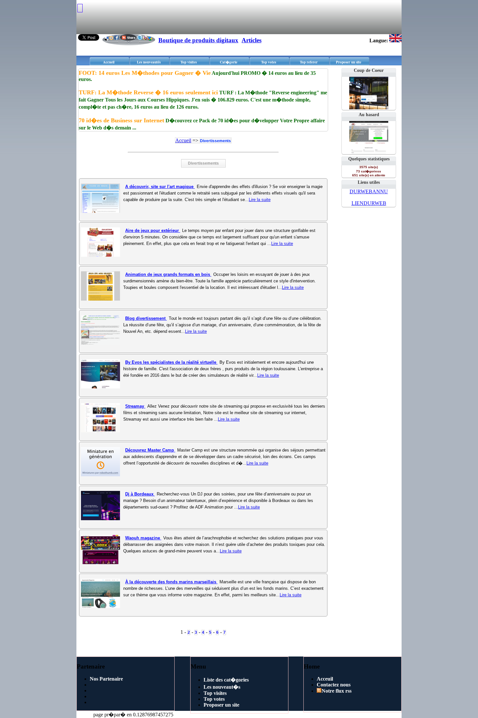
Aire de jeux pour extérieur (152, 230)
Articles (251, 40)
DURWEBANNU (369, 191)
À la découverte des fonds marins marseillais (171, 581)
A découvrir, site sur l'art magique (160, 186)
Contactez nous (334, 684)
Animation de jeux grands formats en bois (168, 274)
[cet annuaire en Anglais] (395, 40)
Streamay (135, 406)
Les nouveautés (149, 62)
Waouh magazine (143, 537)
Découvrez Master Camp (150, 450)
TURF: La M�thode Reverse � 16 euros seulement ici (148, 92)
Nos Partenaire (106, 679)
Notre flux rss (337, 691)
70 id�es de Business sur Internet (121, 120)
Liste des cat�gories (226, 680)
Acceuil (325, 679)
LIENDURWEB (369, 203)
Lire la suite (260, 199)
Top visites (188, 62)
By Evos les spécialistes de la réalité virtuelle (171, 362)
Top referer (309, 62)
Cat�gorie (228, 62)
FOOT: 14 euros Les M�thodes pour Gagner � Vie (145, 73)
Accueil (108, 62)
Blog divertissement (146, 318)
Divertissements (215, 141)
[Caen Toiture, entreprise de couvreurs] (368, 152)
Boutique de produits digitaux (198, 40)
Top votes (268, 62)
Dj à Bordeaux (140, 494)
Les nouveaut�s (222, 687)
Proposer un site (348, 62)
